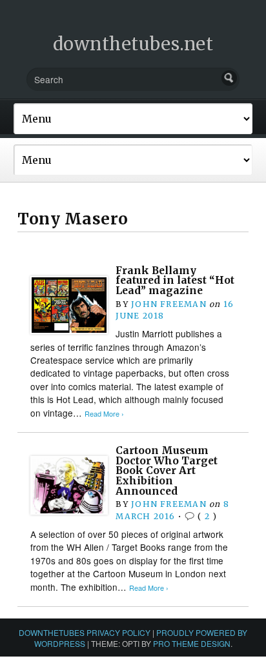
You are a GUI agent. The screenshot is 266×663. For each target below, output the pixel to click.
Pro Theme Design (191, 643)
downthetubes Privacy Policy (84, 632)
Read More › (104, 414)
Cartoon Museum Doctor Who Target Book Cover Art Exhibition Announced (167, 470)
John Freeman (169, 304)
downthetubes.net (133, 44)
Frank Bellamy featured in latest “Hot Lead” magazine (175, 280)
